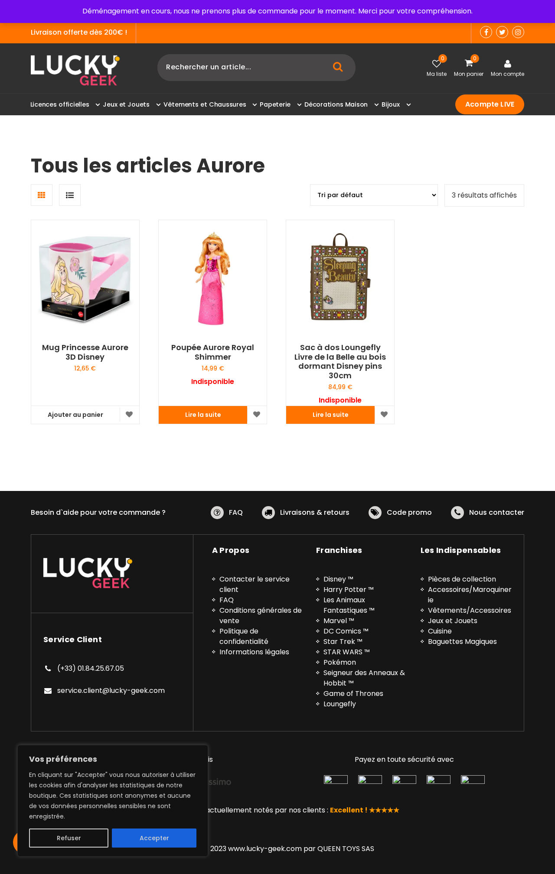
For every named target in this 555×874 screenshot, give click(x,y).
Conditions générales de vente (260, 615)
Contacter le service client (254, 584)
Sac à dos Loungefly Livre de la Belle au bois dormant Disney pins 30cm (340, 361)
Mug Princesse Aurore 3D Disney (85, 352)
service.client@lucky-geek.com (111, 690)
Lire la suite (203, 414)
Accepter (154, 838)
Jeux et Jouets (452, 621)
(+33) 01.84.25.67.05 (90, 668)
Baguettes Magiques (462, 642)
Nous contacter (496, 512)
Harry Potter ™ (348, 590)
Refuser (69, 838)
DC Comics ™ (346, 631)
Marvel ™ (338, 621)
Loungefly (339, 704)
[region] (112, 801)
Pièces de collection (462, 579)
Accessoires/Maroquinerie (470, 595)
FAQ (236, 512)
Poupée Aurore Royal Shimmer (212, 352)
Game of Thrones (353, 694)
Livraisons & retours (314, 512)
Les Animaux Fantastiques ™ (349, 605)
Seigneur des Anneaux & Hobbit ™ (364, 678)
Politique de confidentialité (243, 636)
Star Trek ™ (342, 642)
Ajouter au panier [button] (75, 414)
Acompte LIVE (489, 104)
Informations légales (254, 652)
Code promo (409, 512)
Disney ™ (338, 579)
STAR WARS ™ (346, 652)
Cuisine (440, 631)
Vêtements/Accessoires (469, 610)
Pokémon (339, 662)
